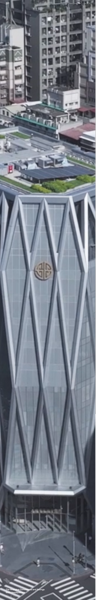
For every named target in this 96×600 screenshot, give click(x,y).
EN (85, 3)
